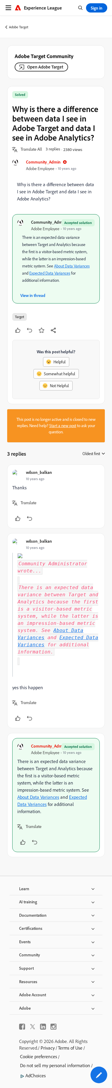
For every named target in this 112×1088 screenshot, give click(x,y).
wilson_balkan (39, 472)
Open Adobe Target (45, 67)
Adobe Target (18, 27)
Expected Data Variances (49, 273)
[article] (56, 496)
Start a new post (62, 425)
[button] (31, 149)
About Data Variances (72, 266)
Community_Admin (43, 161)
